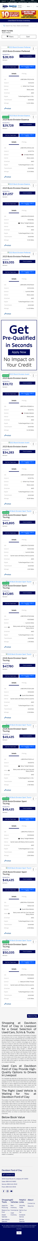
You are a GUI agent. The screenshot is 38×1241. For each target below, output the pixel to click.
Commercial (14, 1210)
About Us (31, 1206)
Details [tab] (14, 74)
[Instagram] (7, 1191)
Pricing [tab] (24, 74)
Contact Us (9, 1174)
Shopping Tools (6, 1201)
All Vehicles (14, 1201)
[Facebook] (3, 1191)
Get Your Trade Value (10, 67)
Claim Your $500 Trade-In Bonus (27, 67)
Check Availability (27, 56)
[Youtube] (11, 1191)
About (30, 1200)
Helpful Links (22, 1201)
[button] (33, 48)
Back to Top (32, 1016)
